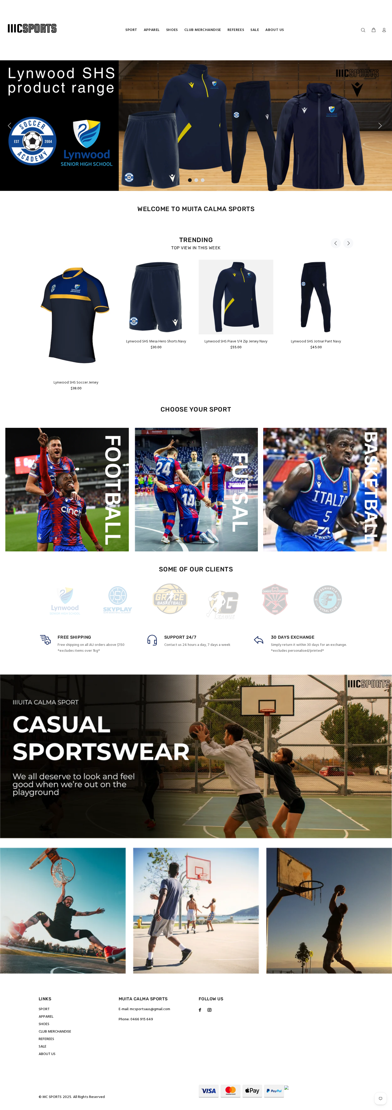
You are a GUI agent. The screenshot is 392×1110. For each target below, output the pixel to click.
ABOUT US (47, 1054)
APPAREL (46, 1017)
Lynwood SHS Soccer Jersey (76, 383)
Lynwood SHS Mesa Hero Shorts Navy (156, 341)
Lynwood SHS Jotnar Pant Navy (316, 341)
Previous (336, 243)
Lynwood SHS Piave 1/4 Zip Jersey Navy (236, 341)
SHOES (44, 1024)
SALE (42, 1047)
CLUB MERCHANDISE (55, 1032)
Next (348, 243)
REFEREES (46, 1039)
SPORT (44, 1009)
